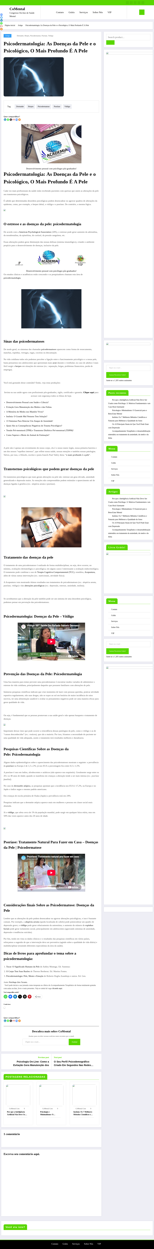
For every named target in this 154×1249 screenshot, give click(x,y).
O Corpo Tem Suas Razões (18, 971)
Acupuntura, (90, 572)
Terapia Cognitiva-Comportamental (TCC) (55, 572)
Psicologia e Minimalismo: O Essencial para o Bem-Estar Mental (49, 1113)
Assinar (74, 1042)
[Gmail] (14, 119)
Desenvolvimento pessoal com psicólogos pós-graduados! (51, 168)
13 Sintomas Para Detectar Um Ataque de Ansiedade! (29, 421)
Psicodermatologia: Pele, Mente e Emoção (24, 976)
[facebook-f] (131, 2)
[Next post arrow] (98, 1061)
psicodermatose (35, 36)
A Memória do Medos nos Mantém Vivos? (25, 412)
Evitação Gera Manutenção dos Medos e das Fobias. (29, 407)
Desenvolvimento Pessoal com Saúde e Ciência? (27, 402)
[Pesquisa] (131, 12)
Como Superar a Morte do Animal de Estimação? (27, 435)
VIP (109, 12)
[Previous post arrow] (5, 1061)
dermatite (20, 36)
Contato (60, 12)
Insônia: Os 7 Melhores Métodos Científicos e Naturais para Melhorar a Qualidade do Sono (83, 1113)
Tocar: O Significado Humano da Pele (23, 966)
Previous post (43, 1057)
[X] (11, 119)
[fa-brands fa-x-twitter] (135, 2)
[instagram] (139, 2)
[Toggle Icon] (141, 12)
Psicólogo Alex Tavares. (18, 982)
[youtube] (142, 2)
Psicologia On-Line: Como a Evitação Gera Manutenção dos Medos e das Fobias (31, 1063)
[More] (19, 119)
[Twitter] (1, 17)
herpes (27, 36)
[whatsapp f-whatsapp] (127, 2)
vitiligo (50, 36)
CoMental (17, 9)
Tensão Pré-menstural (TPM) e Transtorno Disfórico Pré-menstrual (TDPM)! (40, 430)
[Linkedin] (5, 119)
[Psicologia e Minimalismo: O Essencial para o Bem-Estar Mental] (51, 1095)
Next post (58, 1057)
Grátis (72, 12)
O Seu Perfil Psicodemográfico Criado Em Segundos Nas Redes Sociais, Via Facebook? (72, 1063)
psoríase (44, 36)
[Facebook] (16, 119)
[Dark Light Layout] (135, 12)
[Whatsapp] (8, 119)
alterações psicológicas (35, 585)
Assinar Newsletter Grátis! (117, 375)
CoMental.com (14, 1109)
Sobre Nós (98, 12)
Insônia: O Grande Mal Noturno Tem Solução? (26, 416)
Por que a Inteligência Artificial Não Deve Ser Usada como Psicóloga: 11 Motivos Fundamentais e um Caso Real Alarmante (16, 1113)
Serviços (83, 12)
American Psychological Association (35, 232)
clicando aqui (57, 988)
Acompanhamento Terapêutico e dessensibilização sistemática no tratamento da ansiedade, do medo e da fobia (129, 434)
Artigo (7, 36)
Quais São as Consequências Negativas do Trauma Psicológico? (34, 425)
